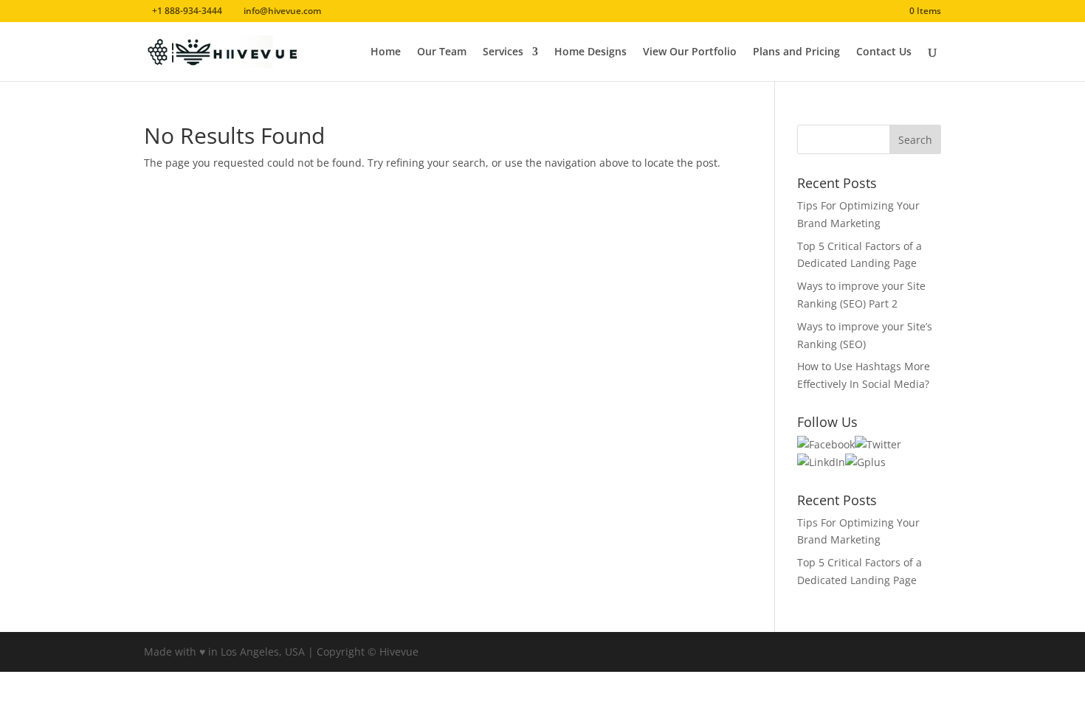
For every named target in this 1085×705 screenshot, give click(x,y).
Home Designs (590, 52)
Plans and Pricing (796, 52)
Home (386, 52)
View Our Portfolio (690, 52)
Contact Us (884, 52)
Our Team (441, 52)
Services (503, 52)
